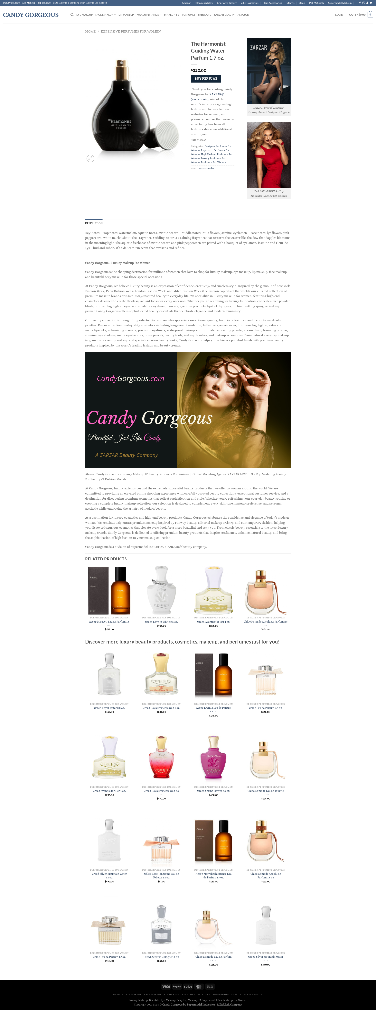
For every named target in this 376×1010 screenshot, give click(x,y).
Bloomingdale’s (204, 3)
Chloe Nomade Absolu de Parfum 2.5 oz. (266, 623)
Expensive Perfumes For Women (131, 31)
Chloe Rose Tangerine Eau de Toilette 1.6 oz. (161, 875)
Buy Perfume (206, 78)
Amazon (186, 3)
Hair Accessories (272, 3)
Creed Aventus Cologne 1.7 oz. (161, 956)
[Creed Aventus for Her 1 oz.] (109, 757)
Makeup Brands (148, 14)
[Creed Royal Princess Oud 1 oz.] (161, 674)
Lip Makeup (126, 14)
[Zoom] (90, 158)
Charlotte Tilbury (227, 3)
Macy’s (291, 3)
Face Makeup (104, 14)
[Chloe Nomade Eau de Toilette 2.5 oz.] (266, 757)
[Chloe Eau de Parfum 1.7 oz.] (109, 923)
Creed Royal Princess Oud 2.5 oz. (161, 792)
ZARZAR (224, 1004)
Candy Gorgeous (31, 15)
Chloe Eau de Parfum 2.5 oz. (265, 707)
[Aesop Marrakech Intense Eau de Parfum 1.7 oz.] (213, 840)
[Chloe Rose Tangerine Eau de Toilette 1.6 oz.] (161, 840)
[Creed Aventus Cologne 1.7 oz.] (161, 923)
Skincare (204, 14)
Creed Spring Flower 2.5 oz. (213, 790)
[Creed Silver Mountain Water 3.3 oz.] (109, 840)
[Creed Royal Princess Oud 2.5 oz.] (161, 757)
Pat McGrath (316, 3)
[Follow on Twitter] (371, 3)
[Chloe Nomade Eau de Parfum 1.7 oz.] (213, 923)
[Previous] (85, 602)
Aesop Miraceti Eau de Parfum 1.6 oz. (109, 623)
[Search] (72, 14)
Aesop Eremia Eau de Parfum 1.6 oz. (213, 709)
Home (90, 31)
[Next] (290, 602)
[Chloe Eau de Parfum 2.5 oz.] (266, 674)
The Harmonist (205, 168)
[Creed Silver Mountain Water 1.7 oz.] (266, 923)
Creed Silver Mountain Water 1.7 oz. (265, 958)
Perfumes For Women (213, 162)
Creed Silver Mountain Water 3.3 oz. (109, 875)
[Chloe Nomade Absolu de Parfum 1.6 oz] (266, 840)
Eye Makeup (84, 14)
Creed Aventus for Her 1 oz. (213, 621)
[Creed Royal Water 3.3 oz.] (109, 674)
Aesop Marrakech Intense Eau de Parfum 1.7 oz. (213, 875)
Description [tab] (94, 223)
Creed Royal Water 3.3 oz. (109, 707)
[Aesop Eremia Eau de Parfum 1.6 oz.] (213, 674)
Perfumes (188, 14)
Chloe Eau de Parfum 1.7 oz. (109, 956)
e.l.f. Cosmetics (249, 3)
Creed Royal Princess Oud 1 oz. (161, 707)
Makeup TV (171, 14)
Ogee (302, 3)
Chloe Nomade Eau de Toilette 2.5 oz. (266, 792)
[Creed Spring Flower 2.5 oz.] (213, 757)
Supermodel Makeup (340, 3)
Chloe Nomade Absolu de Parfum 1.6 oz (265, 875)
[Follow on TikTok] (367, 3)
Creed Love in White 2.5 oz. (161, 621)
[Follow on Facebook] (360, 3)
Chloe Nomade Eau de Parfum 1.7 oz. (213, 958)
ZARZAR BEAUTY (224, 14)
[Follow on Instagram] (363, 3)
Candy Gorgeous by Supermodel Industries (188, 1004)
